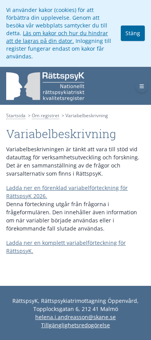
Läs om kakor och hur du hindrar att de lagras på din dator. (57, 36)
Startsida (16, 115)
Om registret (45, 115)
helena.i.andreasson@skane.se (75, 317)
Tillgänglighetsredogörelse (75, 325)
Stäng (132, 33)
